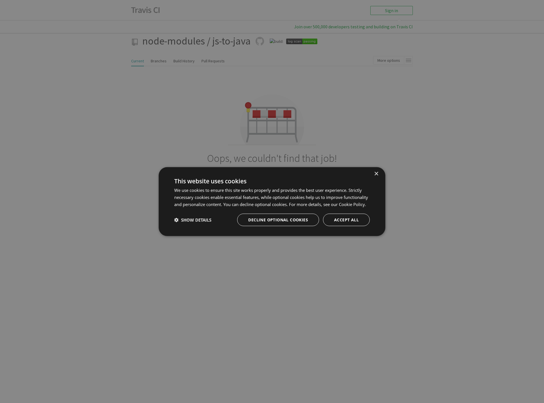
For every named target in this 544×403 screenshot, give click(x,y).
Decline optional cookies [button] (278, 219)
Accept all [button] (346, 219)
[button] (192, 220)
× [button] (376, 174)
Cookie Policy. (352, 204)
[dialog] (272, 201)
